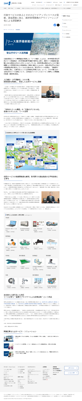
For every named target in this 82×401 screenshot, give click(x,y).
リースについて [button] (49, 5)
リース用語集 (20, 371)
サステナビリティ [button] (66, 5)
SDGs (19, 381)
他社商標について (57, 396)
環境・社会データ (31, 381)
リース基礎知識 (21, 387)
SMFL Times (20, 377)
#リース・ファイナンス (9, 29)
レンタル (5, 372)
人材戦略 (29, 372)
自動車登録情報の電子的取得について (34, 396)
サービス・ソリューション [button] (37, 5)
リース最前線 (20, 386)
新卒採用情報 (38, 2)
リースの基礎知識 (21, 369)
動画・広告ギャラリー (47, 377)
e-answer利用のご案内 (8, 385)
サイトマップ (56, 372)
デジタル (19, 382)
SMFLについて (45, 371)
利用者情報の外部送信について (47, 396)
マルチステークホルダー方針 (21, 396)
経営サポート (6, 374)
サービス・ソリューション (9, 367)
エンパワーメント (21, 384)
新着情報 (32, 2)
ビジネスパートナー (21, 379)
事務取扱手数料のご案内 (8, 379)
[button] (64, 2)
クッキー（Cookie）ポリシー (58, 394)
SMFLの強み (45, 372)
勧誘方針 (65, 394)
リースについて (21, 367)
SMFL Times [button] (57, 5)
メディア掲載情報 (46, 376)
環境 (28, 376)
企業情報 (45, 367)
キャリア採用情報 (47, 2)
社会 (28, 377)
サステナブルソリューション (33, 374)
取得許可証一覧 (71, 394)
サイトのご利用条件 (7, 394)
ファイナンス (6, 371)
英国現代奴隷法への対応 (32, 382)
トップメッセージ (31, 369)
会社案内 (44, 379)
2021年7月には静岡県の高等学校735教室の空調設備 (30, 303)
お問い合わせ (55, 2)
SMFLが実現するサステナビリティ (34, 371)
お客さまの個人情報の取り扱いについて (28, 394)
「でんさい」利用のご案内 (9, 381)
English (61, 2)
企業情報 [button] (75, 5)
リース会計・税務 (21, 372)
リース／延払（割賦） (8, 369)
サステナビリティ (31, 367)
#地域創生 (18, 29)
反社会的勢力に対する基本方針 (9, 396)
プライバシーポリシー (16, 394)
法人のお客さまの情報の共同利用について (43, 394)
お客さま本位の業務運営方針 (67, 396)
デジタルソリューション (8, 376)
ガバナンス (30, 379)
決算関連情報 (45, 374)
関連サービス (6, 377)
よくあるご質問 (71, 372)
